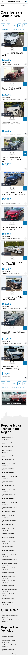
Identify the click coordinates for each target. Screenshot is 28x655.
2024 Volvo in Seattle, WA (8, 547)
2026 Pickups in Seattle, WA (8, 586)
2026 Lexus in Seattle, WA (8, 551)
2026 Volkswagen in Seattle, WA (9, 590)
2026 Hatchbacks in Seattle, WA (9, 564)
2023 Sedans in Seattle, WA (8, 512)
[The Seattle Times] (14, 2)
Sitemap (14, 653)
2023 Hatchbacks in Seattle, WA (9, 508)
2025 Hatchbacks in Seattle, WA (9, 560)
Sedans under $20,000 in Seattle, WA (10, 620)
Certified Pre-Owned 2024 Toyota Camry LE (12, 263)
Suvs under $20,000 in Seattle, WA (10, 616)
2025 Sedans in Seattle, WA (8, 490)
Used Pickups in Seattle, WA (8, 650)
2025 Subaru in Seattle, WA (8, 495)
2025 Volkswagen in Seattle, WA (9, 477)
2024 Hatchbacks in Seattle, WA (9, 555)
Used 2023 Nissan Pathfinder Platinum (13, 333)
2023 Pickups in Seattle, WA (8, 573)
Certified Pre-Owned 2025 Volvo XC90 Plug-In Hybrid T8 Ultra (13, 194)
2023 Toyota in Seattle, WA (8, 486)
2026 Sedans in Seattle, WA (8, 542)
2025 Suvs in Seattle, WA (8, 438)
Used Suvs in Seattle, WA (8, 637)
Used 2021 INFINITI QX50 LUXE (12, 54)
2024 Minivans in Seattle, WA (8, 568)
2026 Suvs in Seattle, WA (8, 469)
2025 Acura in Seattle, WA (8, 538)
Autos (2, 5)
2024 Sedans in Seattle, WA (8, 464)
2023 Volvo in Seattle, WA (8, 529)
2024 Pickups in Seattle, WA (8, 534)
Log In (20, 5)
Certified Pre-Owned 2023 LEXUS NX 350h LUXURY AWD (12, 159)
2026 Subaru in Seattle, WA (8, 594)
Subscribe (25, 5)
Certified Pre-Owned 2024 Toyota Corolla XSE (12, 89)
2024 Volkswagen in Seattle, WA (9, 521)
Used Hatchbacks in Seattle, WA (9, 645)
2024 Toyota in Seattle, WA (8, 451)
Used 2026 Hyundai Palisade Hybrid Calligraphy (13, 298)
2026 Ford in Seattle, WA (7, 603)
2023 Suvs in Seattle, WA (8, 447)
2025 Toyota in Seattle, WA (8, 455)
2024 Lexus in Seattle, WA (8, 482)
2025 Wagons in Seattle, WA (8, 581)
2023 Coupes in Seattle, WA (8, 599)
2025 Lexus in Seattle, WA (8, 499)
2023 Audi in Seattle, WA (7, 525)
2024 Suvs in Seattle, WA (8, 442)
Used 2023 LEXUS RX (11, 123)
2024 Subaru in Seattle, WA (8, 516)
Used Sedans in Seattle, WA (8, 641)
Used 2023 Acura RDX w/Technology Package (11, 368)
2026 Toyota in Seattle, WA (8, 460)
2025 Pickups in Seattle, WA (8, 577)
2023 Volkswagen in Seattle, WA (9, 503)
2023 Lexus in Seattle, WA (8, 473)
